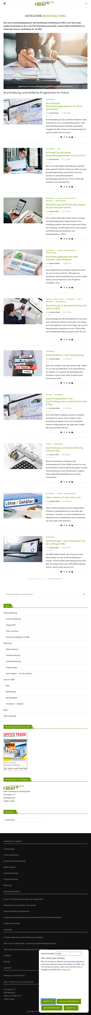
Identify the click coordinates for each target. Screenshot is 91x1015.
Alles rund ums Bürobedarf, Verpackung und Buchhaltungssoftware (30, 943)
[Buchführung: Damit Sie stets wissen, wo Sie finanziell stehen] (23, 210)
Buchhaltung (11, 692)
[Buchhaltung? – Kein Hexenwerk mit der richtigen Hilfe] (23, 549)
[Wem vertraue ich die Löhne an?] (23, 506)
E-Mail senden (9, 801)
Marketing (7, 643)
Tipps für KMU (9, 680)
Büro (8, 686)
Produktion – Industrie (15, 704)
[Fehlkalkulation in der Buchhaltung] (23, 363)
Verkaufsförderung (13, 661)
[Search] (86, 3)
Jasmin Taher (54, 211)
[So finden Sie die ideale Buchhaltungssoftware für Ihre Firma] (23, 161)
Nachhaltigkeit (11, 698)
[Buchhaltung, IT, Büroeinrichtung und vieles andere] (23, 311)
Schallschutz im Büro (12, 923)
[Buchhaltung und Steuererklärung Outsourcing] (23, 456)
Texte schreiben (12, 631)
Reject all (48, 1001)
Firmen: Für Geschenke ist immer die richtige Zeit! (23, 899)
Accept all (71, 1008)
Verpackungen (11, 667)
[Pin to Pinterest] (69, 137)
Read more (66, 970)
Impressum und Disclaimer (14, 975)
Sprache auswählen (48, 954)
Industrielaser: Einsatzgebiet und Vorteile (20, 905)
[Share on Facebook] (64, 137)
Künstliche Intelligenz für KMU (18, 637)
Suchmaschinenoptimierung (15, 861)
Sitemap (7, 962)
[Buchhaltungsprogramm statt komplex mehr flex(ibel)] (23, 262)
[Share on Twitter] (67, 137)
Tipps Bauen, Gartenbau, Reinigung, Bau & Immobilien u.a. (26, 949)
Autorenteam (54, 113)
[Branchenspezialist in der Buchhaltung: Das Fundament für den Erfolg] (23, 407)
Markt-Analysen (12, 649)
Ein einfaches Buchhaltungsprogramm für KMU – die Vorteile (65, 106)
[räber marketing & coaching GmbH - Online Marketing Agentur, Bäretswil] (14, 787)
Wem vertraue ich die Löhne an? (63, 497)
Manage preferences (69, 1001)
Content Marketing (13, 619)
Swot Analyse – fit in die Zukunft (19, 673)
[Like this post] (61, 137)
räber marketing (10, 716)
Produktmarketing (13, 655)
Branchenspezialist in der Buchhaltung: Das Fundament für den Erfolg (66, 401)
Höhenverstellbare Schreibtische (16, 911)
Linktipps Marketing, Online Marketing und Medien (23, 937)
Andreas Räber (54, 263)
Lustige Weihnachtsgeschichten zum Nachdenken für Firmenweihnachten (32, 917)
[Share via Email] (72, 137)
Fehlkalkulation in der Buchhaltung (65, 355)
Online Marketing (10, 613)
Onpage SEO (11, 625)
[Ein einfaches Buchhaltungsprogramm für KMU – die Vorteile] (23, 111)
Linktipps (7, 956)
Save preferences (52, 1008)
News (6, 710)
